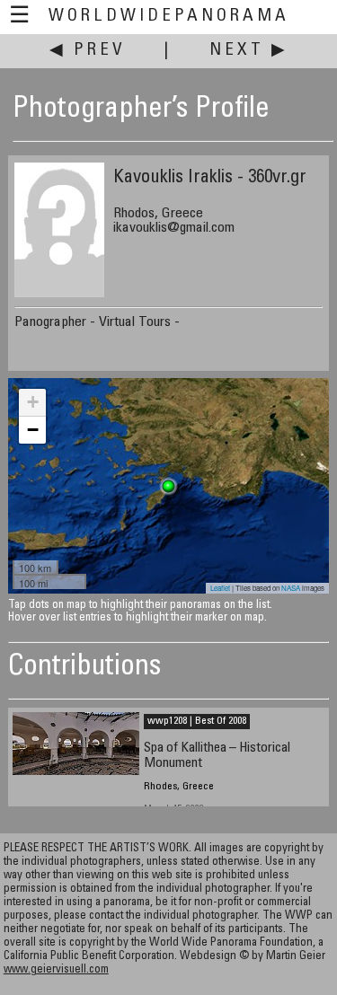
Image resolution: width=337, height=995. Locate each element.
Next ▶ (248, 50)
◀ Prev (87, 50)
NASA (290, 588)
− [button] (33, 429)
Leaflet (220, 588)
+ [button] (33, 402)
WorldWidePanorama (169, 16)
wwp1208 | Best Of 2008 (196, 721)
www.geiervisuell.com (56, 970)
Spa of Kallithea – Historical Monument (217, 756)
